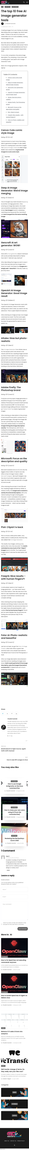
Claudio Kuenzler (11, 23)
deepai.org (25, 202)
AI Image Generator (9, 349)
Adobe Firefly (7, 409)
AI (2, 6)
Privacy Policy (21, 1140)
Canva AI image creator (11, 148)
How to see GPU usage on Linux (17, 760)
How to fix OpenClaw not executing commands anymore (13, 961)
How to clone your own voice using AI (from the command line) (14, 812)
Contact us (13, 1140)
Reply (8, 870)
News (3, 1028)
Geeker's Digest (7, 1079)
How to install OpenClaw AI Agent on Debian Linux (14, 997)
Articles (7, 6)
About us (6, 1140)
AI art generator (12, 254)
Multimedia (15, 6)
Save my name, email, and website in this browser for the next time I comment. (14, 923)
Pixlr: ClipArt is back (13, 112)
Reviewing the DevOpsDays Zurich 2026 (14, 839)
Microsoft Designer (6, 476)
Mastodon (2, 1149)
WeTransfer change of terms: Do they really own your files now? (12, 1070)
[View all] (14, 1092)
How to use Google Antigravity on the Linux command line (14, 786)
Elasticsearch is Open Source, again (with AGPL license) (13, 750)
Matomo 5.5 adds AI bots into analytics (11, 1033)
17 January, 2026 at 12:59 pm (12, 857)
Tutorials (14, 781)
